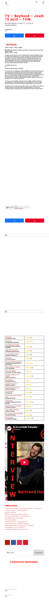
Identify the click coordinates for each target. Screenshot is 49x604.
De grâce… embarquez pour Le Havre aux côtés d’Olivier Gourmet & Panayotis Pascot (24, 140)
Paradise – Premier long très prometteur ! (16, 514)
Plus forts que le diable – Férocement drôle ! (17, 516)
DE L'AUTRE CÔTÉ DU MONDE (14, 413)
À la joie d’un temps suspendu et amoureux (21, 103)
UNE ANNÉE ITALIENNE (12, 410)
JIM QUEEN (9, 400)
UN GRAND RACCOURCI (12, 345)
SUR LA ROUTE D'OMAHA (13, 367)
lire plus (11, 121)
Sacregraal (12, 23)
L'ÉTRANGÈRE (10, 391)
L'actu (28, 23)
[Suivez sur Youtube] (7, 542)
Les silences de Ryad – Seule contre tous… (16, 529)
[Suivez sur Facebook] (13, 542)
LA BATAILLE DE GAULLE (13, 387)
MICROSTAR (9, 380)
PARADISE (9, 337)
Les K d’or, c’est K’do (10, 512)
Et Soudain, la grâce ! (11, 520)
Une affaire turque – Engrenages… (14, 518)
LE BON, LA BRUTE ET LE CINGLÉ (12, 375)
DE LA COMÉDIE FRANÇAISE (14, 362)
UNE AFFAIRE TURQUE (12, 350)
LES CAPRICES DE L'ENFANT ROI (14, 396)
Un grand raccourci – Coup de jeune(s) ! (16, 521)
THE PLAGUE (9, 417)
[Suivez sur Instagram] (19, 542)
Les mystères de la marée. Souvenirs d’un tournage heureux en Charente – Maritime (24, 179)
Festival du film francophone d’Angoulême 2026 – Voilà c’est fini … (23, 508)
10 (6, 208)
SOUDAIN (8, 341)
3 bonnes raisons (22, 146)
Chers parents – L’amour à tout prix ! (15, 527)
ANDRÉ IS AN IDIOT (11, 384)
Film (17, 108)
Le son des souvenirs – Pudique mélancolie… (17, 523)
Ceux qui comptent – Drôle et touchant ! (16, 510)
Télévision (37, 108)
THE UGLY (8, 358)
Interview (23, 108)
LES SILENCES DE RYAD (12, 354)
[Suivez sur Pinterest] (25, 542)
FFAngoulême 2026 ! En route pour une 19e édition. (19, 525)
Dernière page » (19, 208)
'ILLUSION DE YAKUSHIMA (13, 406)
